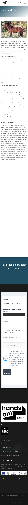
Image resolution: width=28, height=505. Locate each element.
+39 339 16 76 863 (7, 447)
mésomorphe (14, 125)
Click (14, 274)
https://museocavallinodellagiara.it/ (11, 455)
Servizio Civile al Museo (6, 482)
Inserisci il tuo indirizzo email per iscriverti (12, 310)
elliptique (3, 127)
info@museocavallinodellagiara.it (10, 451)
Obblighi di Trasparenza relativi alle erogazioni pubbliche (14, 478)
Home (2, 13)
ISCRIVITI (7, 373)
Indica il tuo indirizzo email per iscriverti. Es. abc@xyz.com (11, 321)
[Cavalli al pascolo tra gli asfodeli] (13, 183)
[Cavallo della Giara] (13, 212)
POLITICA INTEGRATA (6, 486)
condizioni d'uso (14, 365)
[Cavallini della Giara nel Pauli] (13, 241)
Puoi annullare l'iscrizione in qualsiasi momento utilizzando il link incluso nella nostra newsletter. (12, 338)
